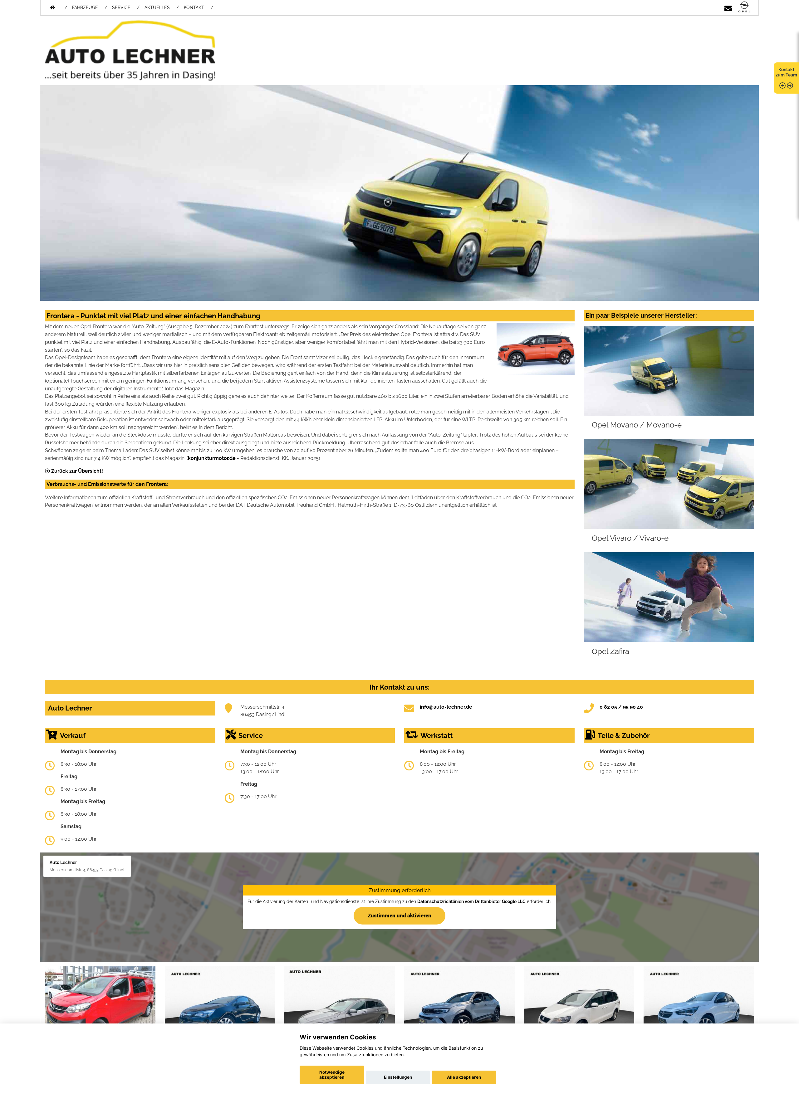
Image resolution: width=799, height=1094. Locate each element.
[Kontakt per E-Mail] (728, 7)
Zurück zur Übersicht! (76, 471)
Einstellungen (398, 1077)
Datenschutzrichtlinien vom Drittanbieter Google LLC (471, 901)
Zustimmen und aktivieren (399, 915)
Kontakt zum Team (786, 72)
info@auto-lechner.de (446, 707)
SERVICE (121, 7)
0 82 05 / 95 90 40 (621, 707)
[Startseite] (744, 7)
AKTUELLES (157, 7)
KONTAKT (194, 7)
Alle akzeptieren (464, 1077)
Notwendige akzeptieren (332, 1075)
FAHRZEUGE (85, 7)
